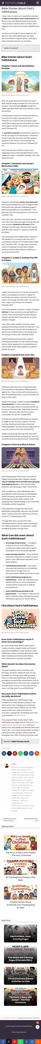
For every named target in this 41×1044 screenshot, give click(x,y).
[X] (9, 753)
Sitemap (23, 1032)
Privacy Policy (16, 1032)
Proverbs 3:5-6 (19, 715)
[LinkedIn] (31, 753)
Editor (14, 764)
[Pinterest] (15, 753)
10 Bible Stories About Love (31, 820)
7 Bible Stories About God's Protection (9, 820)
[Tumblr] (25, 753)
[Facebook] (4, 753)
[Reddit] (36, 753)
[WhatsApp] (20, 753)
